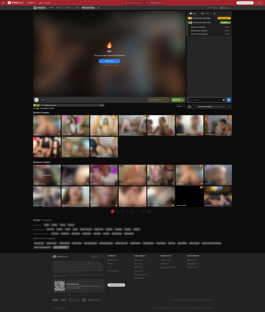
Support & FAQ (191, 260)
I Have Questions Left (116, 285)
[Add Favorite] (36, 100)
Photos (69, 8)
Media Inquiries (114, 271)
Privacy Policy (138, 260)
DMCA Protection (192, 267)
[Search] (147, 2)
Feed (77, 8)
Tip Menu (224, 22)
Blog (111, 264)
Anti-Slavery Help (139, 278)
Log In (259, 3)
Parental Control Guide (141, 274)
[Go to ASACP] (63, 300)
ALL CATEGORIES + (61, 247)
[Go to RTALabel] (55, 300)
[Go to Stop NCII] (94, 300)
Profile (51, 8)
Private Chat (223, 18)
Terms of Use (138, 264)
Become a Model (166, 260)
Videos (59, 8)
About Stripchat (114, 260)
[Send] (229, 100)
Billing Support (191, 264)
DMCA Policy (138, 267)
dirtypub (36, 220)
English (96, 256)
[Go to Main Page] (16, 3)
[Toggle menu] (3, 3)
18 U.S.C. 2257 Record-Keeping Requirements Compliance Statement (191, 300)
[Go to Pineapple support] (84, 300)
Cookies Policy (138, 271)
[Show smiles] (223, 100)
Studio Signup (165, 264)
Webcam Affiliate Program (168, 267)
